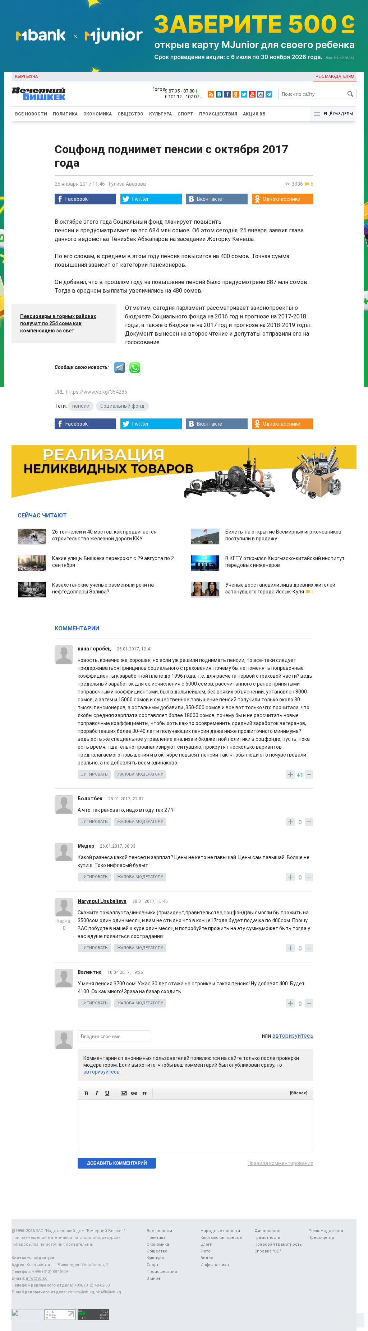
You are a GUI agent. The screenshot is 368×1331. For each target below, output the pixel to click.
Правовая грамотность (278, 1244)
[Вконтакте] (219, 94)
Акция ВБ (254, 114)
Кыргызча (26, 76)
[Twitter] (244, 94)
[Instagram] (260, 94)
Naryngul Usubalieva (102, 901)
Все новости (31, 114)
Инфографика (215, 1265)
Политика (65, 114)
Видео (207, 1258)
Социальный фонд (122, 406)
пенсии (80, 406)
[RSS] (211, 94)
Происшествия (218, 114)
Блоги (206, 1244)
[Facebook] (227, 94)
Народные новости (220, 1230)
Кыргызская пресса (221, 1237)
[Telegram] (269, 94)
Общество (130, 114)
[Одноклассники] (236, 94)
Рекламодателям (335, 76)
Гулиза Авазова (127, 184)
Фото (206, 1251)
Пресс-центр (321, 1237)
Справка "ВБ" (267, 1251)
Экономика (97, 114)
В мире (154, 1278)
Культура (160, 114)
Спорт (185, 114)
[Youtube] (252, 94)
